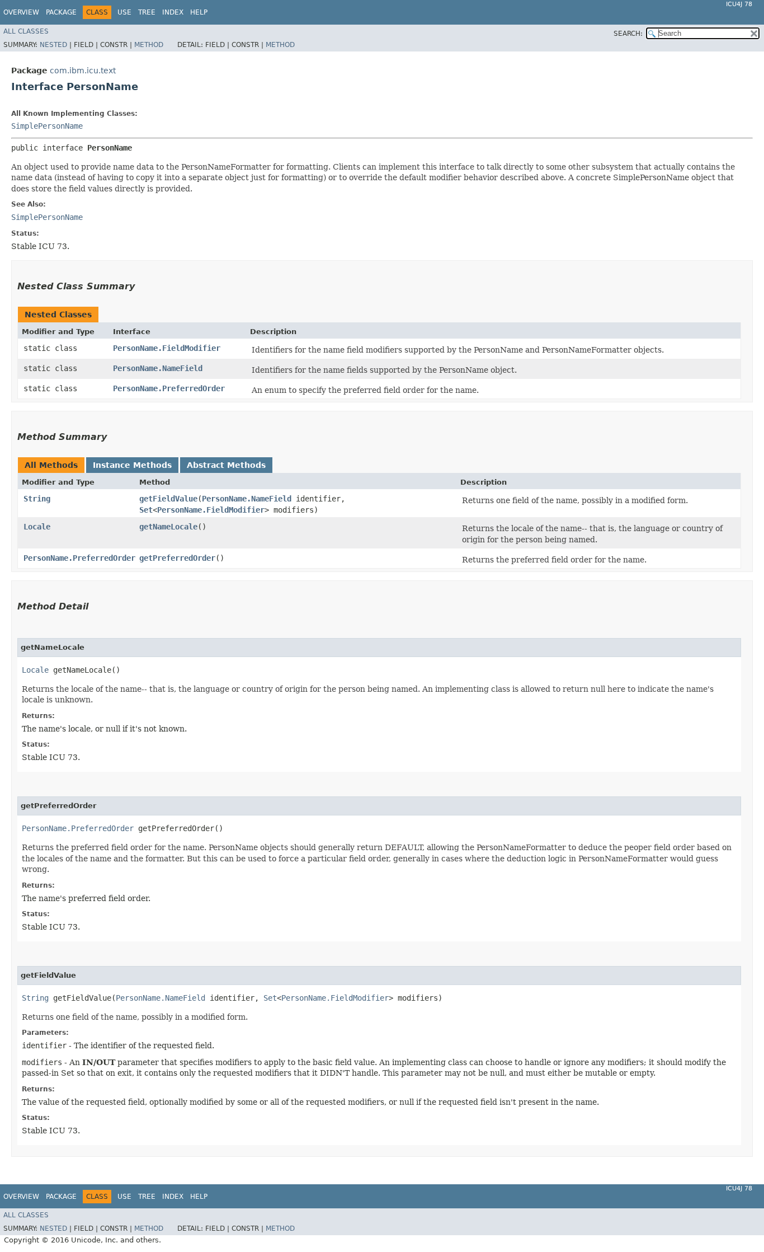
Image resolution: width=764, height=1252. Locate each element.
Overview (21, 12)
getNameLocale (168, 526)
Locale (36, 526)
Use (124, 12)
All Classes (26, 31)
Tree (146, 12)
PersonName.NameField (157, 368)
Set (146, 509)
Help (198, 12)
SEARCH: (628, 33)
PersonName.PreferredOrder (169, 388)
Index (172, 12)
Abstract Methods (226, 465)
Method (148, 45)
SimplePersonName (47, 125)
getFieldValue (168, 498)
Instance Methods (132, 465)
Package (61, 12)
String (36, 498)
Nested (53, 45)
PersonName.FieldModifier (166, 348)
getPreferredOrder (177, 558)
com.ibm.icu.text (83, 70)
